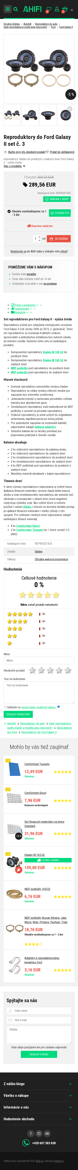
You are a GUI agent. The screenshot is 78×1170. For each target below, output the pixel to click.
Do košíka (61, 238)
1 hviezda (32, 670)
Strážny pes (62, 213)
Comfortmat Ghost (28, 526)
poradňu (31, 274)
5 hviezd (68, 670)
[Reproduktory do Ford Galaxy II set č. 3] (39, 68)
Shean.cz (58, 1161)
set (44, 238)
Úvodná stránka (12, 24)
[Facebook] (30, 1133)
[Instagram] (39, 1133)
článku (27, 507)
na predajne (50, 283)
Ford (53, 27)
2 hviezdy (41, 670)
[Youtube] (47, 1133)
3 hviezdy (50, 670)
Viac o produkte (13, 166)
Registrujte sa (18, 251)
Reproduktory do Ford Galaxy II (39, 732)
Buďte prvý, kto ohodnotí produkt (26, 152)
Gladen (38, 551)
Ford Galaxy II (66, 27)
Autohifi (27, 24)
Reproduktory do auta (46, 24)
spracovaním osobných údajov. (38, 707)
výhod (63, 251)
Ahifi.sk (39, 1161)
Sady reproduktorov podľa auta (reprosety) (25, 27)
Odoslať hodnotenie (18, 714)
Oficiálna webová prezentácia (51, 559)
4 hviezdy (59, 670)
